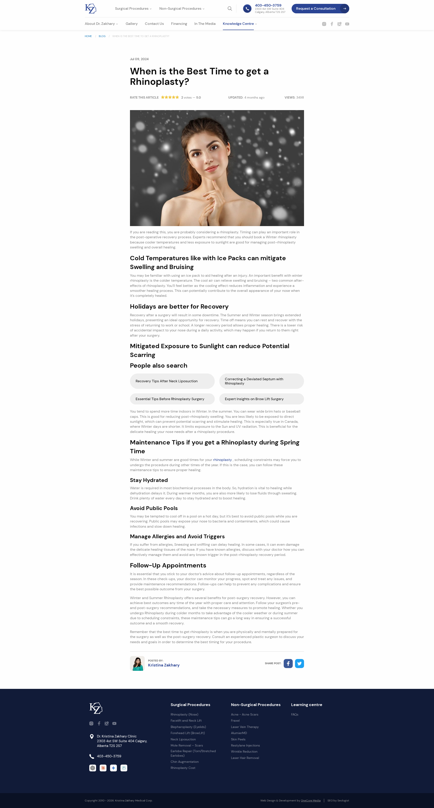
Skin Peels (238, 739)
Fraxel (235, 720)
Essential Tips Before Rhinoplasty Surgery (170, 399)
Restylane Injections (245, 745)
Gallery (132, 23)
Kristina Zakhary (164, 665)
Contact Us (154, 23)
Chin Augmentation (185, 762)
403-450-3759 (109, 756)
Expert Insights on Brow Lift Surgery (254, 399)
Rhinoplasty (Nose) (184, 714)
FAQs (294, 714)
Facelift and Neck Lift (186, 720)
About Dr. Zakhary (100, 23)
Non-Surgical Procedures (180, 8)
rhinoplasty (223, 459)
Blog (102, 36)
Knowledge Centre (238, 23)
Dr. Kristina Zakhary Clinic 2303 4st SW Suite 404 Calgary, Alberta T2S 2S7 (122, 741)
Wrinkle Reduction (244, 751)
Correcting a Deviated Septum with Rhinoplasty (254, 381)
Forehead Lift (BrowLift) (188, 733)
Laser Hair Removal (245, 758)
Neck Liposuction (183, 739)
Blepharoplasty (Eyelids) (188, 727)
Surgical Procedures (132, 8)
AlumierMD (239, 733)
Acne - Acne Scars (244, 714)
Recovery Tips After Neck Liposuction (167, 381)
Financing (179, 23)
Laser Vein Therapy (245, 727)
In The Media (205, 23)
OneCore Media (311, 800)
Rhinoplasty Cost (183, 768)
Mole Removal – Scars (187, 745)
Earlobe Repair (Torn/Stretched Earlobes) (193, 753)
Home (88, 36)
